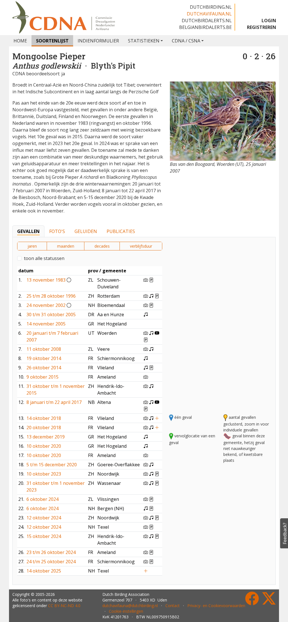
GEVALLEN (28, 231)
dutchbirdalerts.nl (207, 20)
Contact (172, 605)
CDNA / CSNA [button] (186, 41)
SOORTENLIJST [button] (52, 41)
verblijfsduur (141, 246)
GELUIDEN (86, 231)
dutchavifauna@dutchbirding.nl (130, 605)
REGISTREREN (261, 27)
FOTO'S (57, 231)
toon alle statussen (44, 258)
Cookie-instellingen (126, 611)
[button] (176, 263)
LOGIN (269, 20)
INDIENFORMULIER (98, 41)
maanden (65, 246)
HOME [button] (20, 41)
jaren (32, 246)
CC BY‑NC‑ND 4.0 (64, 605)
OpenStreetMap (238, 407)
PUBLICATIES (121, 231)
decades (102, 246)
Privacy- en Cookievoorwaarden (216, 605)
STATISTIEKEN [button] (143, 41)
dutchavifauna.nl (209, 14)
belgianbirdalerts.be (205, 27)
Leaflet (214, 407)
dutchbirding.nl (211, 7)
